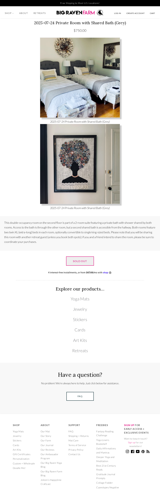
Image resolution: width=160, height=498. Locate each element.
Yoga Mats (80, 298)
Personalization (21, 458)
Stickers (80, 319)
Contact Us (74, 454)
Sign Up (129, 425)
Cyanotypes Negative (107, 487)
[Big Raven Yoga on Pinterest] (143, 452)
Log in (117, 13)
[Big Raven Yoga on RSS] (148, 452)
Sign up (131, 442)
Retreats (39, 13)
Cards (80, 329)
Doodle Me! (19, 468)
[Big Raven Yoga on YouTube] (138, 452)
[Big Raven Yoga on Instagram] (127, 452)
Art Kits (80, 340)
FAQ (70, 431)
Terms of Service (77, 445)
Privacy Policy (75, 449)
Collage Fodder (104, 482)
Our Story (46, 435)
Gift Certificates (21, 454)
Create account (135, 13)
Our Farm (46, 440)
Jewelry (80, 309)
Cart (152, 13)
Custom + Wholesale (24, 463)
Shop (8, 13)
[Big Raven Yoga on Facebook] (133, 452)
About (23, 13)
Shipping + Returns (78, 435)
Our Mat (45, 431)
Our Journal (47, 445)
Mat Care (73, 440)
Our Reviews (47, 449)
